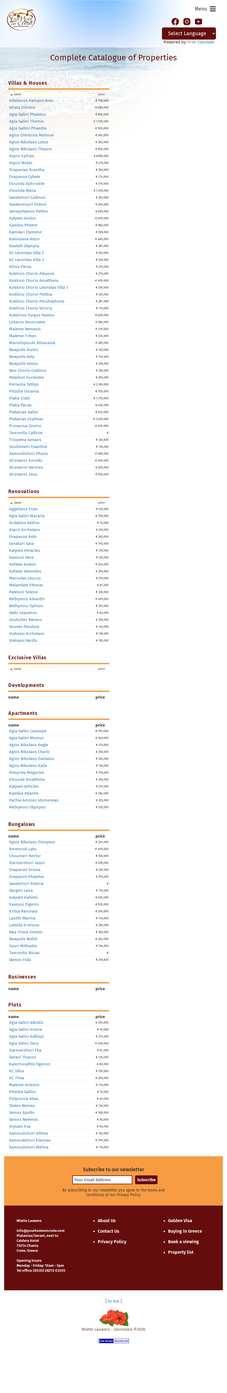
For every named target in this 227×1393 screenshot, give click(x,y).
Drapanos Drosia (24, 869)
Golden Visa (180, 1220)
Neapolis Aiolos (23, 349)
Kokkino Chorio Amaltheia (33, 280)
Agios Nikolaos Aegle (28, 744)
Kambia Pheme (23, 225)
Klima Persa (20, 266)
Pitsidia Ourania (24, 391)
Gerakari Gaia (21, 543)
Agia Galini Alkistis (26, 1022)
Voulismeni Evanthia (28, 446)
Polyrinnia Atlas (23, 1098)
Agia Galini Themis (26, 121)
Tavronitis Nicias (24, 952)
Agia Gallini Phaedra (28, 128)
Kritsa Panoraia (23, 911)
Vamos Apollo (22, 1112)
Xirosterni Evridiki (25, 460)
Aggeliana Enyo (23, 508)
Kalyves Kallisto (23, 897)
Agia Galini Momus (26, 737)
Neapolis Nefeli (23, 938)
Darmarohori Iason (27, 862)
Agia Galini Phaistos (27, 114)
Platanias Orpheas (26, 418)
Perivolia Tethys (23, 384)
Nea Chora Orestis (25, 931)
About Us (107, 1220)
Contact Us (108, 1231)
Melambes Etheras (26, 585)
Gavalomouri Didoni (28, 204)
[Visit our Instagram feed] (186, 21)
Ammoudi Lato (23, 848)
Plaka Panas (20, 405)
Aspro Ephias (21, 155)
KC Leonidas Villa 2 (26, 252)
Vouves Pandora (24, 626)
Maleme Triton (22, 335)
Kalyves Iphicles (23, 786)
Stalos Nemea (22, 1105)
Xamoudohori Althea (28, 1133)
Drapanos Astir (23, 536)
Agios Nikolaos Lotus (28, 142)
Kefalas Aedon (22, 564)
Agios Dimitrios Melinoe (31, 135)
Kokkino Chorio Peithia (30, 294)
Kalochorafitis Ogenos (29, 1064)
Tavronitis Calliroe (26, 432)
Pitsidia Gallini (22, 1091)
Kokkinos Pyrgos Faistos (31, 315)
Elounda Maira (22, 190)
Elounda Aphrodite (27, 183)
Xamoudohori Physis (28, 453)
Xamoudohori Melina (28, 1147)
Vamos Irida (20, 959)
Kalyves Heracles (24, 550)
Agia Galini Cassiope (28, 730)
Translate (205, 42)
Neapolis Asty (21, 356)
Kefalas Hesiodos (25, 571)
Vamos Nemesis (23, 1119)
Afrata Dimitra (22, 107)
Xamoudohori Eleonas (30, 1140)
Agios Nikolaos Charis (29, 751)
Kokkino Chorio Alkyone (31, 273)
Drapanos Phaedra (26, 876)
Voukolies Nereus (25, 619)
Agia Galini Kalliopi (26, 1036)
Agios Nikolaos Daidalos (31, 758)
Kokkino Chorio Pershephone (37, 301)
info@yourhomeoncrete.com (41, 1231)
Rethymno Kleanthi (27, 598)
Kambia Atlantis (23, 793)
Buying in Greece (185, 1231)
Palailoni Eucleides (26, 377)
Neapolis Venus (23, 363)
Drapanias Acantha (26, 169)
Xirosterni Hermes (26, 467)
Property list (181, 1252)
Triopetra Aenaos (25, 439)
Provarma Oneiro (25, 425)
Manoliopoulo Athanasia (32, 342)
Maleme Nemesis (25, 328)
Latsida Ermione (24, 925)
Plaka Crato (19, 398)
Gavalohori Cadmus (27, 197)
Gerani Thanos (22, 1057)
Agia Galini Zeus (24, 1043)
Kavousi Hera (21, 557)
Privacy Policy (112, 1241)
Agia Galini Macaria (27, 515)
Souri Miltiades (23, 945)
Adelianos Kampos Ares (31, 100)
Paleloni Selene (23, 591)
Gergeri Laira (21, 890)
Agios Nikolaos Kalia (28, 765)
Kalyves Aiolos (22, 218)
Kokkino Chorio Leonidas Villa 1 (38, 287)
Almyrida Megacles (26, 772)
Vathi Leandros (23, 612)
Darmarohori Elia (25, 1050)
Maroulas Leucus (25, 578)
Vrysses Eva (19, 1126)
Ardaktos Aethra (24, 522)
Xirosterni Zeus (23, 474)
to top (113, 1301)
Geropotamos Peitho (28, 211)
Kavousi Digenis (24, 904)
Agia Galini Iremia (25, 1029)
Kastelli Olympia (24, 245)
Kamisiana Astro (24, 238)
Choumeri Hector (25, 855)
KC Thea (16, 1077)
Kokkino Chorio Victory (30, 308)
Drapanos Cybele (24, 176)
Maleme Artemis (24, 1084)
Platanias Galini (23, 412)
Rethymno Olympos (27, 807)
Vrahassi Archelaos (26, 633)
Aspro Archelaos (24, 529)
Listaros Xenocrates (27, 322)
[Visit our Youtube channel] (198, 21)
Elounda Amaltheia (27, 779)
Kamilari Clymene (25, 232)
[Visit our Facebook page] (175, 21)
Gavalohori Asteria (26, 883)
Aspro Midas (20, 162)
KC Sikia (16, 1070)
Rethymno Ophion (26, 605)
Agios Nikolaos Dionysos (32, 842)
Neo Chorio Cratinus (28, 370)
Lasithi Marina (22, 918)
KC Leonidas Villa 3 (26, 259)
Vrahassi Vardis (23, 640)
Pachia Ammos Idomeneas (33, 800)
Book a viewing (183, 1241)
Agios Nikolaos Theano (30, 148)
